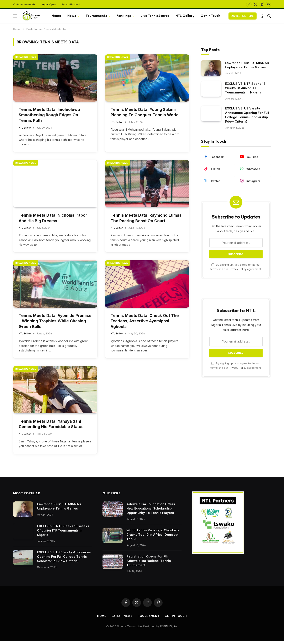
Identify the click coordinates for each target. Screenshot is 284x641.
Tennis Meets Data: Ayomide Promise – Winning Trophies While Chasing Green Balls (55, 321)
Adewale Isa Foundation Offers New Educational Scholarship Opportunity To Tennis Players (150, 508)
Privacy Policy (237, 269)
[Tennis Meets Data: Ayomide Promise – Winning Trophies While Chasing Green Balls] (55, 283)
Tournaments (96, 16)
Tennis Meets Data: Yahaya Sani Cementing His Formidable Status (51, 424)
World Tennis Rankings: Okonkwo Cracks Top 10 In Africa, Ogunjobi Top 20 (152, 534)
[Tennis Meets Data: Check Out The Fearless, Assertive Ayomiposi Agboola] (147, 283)
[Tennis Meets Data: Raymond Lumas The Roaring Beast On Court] (147, 183)
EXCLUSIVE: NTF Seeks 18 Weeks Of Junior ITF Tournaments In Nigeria (245, 88)
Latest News (122, 616)
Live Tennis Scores (155, 16)
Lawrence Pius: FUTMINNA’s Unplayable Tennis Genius (247, 65)
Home (56, 16)
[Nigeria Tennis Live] (30, 16)
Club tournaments (24, 4)
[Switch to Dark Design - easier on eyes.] (262, 16)
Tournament (148, 616)
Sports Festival (71, 4)
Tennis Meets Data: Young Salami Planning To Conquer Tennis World (145, 112)
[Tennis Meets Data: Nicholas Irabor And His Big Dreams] (55, 183)
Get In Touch (210, 16)
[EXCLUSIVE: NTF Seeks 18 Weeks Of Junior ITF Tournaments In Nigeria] (211, 89)
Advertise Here (242, 15)
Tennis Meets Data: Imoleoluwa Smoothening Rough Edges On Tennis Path (49, 115)
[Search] (269, 16)
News (71, 16)
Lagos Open (48, 4)
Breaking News (25, 57)
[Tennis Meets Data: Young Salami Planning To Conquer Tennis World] (147, 78)
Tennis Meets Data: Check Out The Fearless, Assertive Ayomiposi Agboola (145, 321)
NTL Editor (25, 127)
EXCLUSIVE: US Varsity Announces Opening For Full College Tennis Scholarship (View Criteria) (247, 114)
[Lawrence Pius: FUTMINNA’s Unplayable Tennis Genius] (211, 68)
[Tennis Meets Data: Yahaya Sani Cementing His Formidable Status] (55, 389)
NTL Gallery (184, 16)
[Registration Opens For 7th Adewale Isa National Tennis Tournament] (112, 561)
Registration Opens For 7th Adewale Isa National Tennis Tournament (148, 560)
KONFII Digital (168, 626)
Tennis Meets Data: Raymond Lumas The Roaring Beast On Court (146, 218)
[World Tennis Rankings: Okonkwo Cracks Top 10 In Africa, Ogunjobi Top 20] (112, 535)
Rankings (124, 16)
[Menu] (15, 16)
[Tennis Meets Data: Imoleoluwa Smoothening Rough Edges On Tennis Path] (55, 78)
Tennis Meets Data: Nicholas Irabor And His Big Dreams (53, 218)
